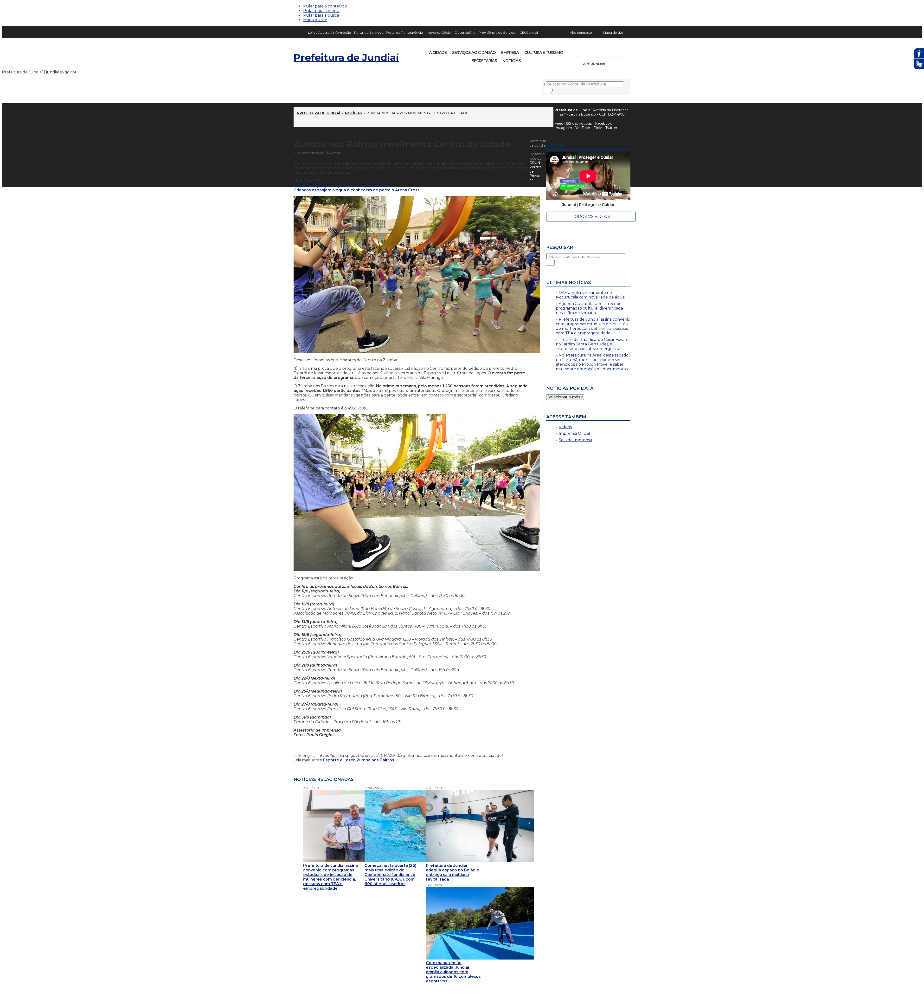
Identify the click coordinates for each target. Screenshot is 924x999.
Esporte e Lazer (339, 760)
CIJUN (534, 163)
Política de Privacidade (537, 173)
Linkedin (611, 51)
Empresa (510, 52)
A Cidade (438, 52)
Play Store (619, 64)
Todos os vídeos (591, 216)
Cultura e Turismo (543, 52)
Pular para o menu (321, 10)
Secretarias (484, 60)
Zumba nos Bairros (375, 760)
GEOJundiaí (529, 32)
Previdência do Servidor (498, 32)
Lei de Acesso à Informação (329, 32)
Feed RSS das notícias (573, 123)
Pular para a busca (321, 15)
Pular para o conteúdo (325, 6)
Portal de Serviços (368, 32)
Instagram (587, 51)
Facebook (603, 123)
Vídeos (565, 427)
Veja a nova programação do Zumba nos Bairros (341, 185)
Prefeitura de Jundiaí (346, 57)
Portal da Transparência (404, 32)
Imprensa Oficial (438, 32)
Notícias (511, 60)
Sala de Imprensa (575, 440)
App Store (610, 64)
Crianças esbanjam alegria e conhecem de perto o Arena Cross (357, 190)
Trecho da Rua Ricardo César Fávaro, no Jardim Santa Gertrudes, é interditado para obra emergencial (592, 344)
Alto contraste (581, 32)
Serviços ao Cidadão (474, 52)
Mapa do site (315, 20)
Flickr (619, 51)
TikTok (595, 51)
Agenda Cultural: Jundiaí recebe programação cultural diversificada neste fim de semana (589, 308)
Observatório (465, 32)
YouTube (603, 51)
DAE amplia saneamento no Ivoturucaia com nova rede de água (590, 294)
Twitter (611, 128)
